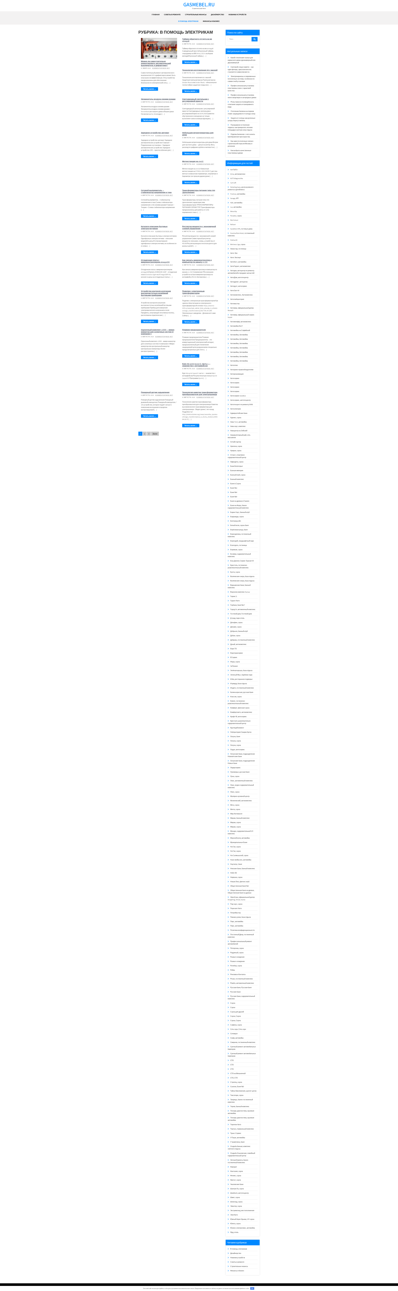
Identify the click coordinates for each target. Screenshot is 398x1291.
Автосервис (234, 378)
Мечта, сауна (235, 809)
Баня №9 (233, 497)
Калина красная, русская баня (241, 692)
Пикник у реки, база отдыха (240, 917)
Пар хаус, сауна (236, 904)
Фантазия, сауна (236, 1171)
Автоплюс (234, 365)
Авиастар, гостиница (238, 249)
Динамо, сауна (235, 627)
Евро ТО (233, 649)
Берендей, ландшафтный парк (242, 541)
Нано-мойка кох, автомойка (240, 860)
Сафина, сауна (236, 1025)
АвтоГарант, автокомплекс (240, 266)
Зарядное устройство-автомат (155, 133)
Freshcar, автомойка (237, 194)
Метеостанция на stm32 (192, 161)
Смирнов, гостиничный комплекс (242, 1042)
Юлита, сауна (235, 1223)
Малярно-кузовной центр (239, 796)
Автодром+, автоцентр (239, 282)
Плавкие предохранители (194, 330)
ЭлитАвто (234, 1215)
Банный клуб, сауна (237, 475)
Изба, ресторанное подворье (241, 679)
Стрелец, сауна (236, 1082)
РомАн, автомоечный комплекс (242, 983)
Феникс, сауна (235, 1176)
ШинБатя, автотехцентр (239, 1193)
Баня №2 (233, 488)
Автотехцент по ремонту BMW (241, 404)
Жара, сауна (235, 662)
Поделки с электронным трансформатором (193, 292)
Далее (155, 434)
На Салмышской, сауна (239, 855)
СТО (232, 1060)
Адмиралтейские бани (238, 413)
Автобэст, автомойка (238, 262)
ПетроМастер (235, 913)
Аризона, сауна (236, 446)
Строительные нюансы (195, 15)
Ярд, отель (234, 1232)
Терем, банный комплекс (239, 1106)
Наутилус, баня (236, 864)
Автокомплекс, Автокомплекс (241, 295)
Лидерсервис (235, 768)
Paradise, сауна (236, 216)
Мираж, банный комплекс (240, 818)
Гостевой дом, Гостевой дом (241, 614)
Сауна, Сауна (235, 1016)
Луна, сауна (234, 776)
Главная (156, 15)
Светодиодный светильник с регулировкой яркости (195, 100)
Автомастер (235, 304)
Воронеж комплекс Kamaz (240, 592)
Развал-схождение (237, 961)
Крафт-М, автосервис (238, 716)
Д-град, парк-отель (237, 618)
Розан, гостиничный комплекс (241, 979)
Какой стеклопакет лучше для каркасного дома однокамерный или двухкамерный (241, 60)
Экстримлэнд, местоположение (242, 1210)
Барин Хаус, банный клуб (240, 512)
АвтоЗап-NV (234, 290)
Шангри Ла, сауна (237, 1189)
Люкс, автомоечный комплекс (241, 781)
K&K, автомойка (236, 203)
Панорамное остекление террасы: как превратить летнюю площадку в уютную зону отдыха (240, 127)
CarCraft (233, 183)
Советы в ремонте (172, 15)
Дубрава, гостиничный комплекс (242, 640)
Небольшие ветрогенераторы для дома (198, 134)
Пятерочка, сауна (237, 948)
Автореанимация (237, 374)
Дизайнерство (217, 15)
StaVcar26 (233, 240)
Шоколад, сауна (236, 1202)
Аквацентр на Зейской (238, 431)
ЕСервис (233, 657)
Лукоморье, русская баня (239, 772)
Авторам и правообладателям (241, 370)
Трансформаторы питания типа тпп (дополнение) (198, 191)
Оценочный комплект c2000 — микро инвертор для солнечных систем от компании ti (157, 332)
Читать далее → (149, 89)
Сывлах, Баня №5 (237, 1086)
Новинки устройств (237, 15)
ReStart (233, 224)
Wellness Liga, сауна (237, 244)
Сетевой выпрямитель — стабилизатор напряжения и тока (156, 191)
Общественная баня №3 (239, 886)
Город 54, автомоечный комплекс (242, 609)
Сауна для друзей (237, 1012)
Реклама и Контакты (238, 974)
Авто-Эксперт (235, 257)
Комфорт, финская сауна (239, 708)
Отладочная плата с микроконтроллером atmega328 (155, 261)
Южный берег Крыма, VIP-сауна (242, 1219)
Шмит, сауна (235, 1197)
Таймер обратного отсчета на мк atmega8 (197, 40)
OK (252, 1288)
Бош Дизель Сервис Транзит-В (242, 561)
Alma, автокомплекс (237, 174)
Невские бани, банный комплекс (242, 868)
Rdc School (234, 220)
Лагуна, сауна (235, 741)
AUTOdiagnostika (236, 178)
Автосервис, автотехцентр (240, 400)
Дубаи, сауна (235, 635)
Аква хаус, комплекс (238, 426)
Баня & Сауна (235, 484)
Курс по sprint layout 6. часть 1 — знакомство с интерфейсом (196, 365)
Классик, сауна (236, 697)
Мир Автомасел (236, 814)
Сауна (232, 1003)
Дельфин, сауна (236, 622)
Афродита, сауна (236, 462)
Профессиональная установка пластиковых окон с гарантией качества (241, 88)
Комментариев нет (161, 68)
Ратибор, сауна (236, 966)
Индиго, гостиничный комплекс (242, 688)
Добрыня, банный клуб (239, 631)
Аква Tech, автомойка (238, 422)
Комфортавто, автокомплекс (241, 712)
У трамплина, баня (237, 1142)
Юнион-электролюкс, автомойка (242, 1228)
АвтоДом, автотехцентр (239, 277)
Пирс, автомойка (236, 921)
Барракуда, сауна (237, 517)
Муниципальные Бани (238, 842)
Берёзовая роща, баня (239, 530)
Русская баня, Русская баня (241, 987)
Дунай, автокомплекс (238, 644)
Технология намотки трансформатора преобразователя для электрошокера (199, 393)
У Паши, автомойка (237, 1138)
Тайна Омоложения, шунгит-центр (243, 1091)
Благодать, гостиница (238, 545)
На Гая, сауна (235, 847)
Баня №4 (233, 492)
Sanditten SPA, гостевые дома (241, 229)
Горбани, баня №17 (237, 605)
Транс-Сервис (235, 1133)
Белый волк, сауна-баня (239, 525)
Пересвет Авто (236, 908)
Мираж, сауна (235, 822)
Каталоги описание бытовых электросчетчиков (154, 227)
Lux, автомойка (236, 207)
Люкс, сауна (234, 792)
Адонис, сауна (235, 417)
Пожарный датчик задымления (155, 392)
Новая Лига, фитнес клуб (239, 882)
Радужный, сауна (236, 953)
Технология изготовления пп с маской (199, 70)
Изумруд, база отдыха (238, 683)
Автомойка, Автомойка (239, 335)
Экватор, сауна (236, 1206)
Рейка (232, 970)
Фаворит (233, 1167)
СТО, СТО (234, 1078)
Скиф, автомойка (236, 1038)
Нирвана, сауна (236, 877)
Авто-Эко (233, 253)
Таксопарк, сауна (236, 1095)
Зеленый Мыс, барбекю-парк (241, 675)
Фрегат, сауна (235, 1180)
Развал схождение (237, 957)
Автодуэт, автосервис (238, 286)
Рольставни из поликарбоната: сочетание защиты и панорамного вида (241, 104)
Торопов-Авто (235, 1124)
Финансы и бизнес (211, 21)
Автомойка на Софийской (240, 330)
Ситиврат (234, 1034)
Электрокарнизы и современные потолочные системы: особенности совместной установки (242, 78)
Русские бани (235, 992)
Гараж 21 (233, 596)
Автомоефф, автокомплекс (240, 322)
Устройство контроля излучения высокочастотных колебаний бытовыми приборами (156, 293)
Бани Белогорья (236, 466)
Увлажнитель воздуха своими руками (158, 99)
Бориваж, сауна (236, 550)
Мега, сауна (234, 805)
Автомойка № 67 (236, 326)
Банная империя (236, 470)
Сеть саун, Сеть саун (238, 1029)
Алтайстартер (235, 442)
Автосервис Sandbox (238, 396)
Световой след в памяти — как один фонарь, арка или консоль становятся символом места (241, 69)
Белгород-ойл (235, 521)
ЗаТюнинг (234, 666)
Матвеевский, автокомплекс (241, 801)
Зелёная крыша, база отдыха (241, 670)
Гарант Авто (235, 601)
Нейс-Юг (233, 873)
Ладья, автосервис (237, 749)
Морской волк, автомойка (240, 838)
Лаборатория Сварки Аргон (240, 732)
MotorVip (233, 211)
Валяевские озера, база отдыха (242, 576)
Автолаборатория (237, 299)
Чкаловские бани (236, 1184)
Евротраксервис (236, 653)
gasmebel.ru (199, 4)
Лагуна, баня (235, 736)
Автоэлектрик (235, 409)
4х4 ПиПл (233, 170)
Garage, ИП (234, 198)
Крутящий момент (237, 728)
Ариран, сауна (235, 451)
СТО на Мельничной (238, 1073)
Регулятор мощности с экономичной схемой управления (199, 227)
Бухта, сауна (235, 572)
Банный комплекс (237, 479)
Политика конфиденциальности (242, 930)
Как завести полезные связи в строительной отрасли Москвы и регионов (240, 143)
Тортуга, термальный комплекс (242, 1129)
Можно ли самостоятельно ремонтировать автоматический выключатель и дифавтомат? (156, 63)
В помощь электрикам (188, 21)
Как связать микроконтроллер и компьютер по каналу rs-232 (197, 261)
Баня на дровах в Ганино (239, 501)
